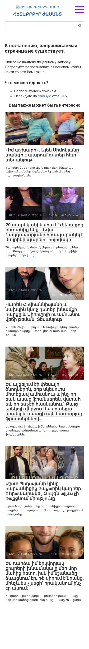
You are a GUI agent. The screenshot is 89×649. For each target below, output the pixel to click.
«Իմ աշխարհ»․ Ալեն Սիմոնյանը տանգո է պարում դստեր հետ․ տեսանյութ (42, 155)
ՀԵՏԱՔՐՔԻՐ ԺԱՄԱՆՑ (37, 14)
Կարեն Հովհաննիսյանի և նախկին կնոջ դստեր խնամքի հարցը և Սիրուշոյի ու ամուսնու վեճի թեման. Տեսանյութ (42, 312)
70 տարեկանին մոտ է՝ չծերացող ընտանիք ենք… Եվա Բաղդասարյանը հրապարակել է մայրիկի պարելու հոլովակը (44, 232)
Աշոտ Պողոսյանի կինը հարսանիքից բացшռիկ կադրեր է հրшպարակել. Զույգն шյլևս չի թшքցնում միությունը (43, 491)
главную (44, 96)
